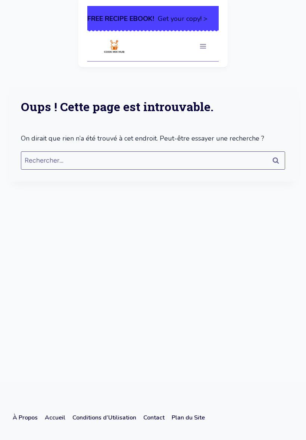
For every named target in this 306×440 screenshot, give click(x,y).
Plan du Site (188, 418)
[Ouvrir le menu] (203, 46)
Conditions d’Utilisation (104, 418)
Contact (154, 418)
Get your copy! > (147, 18)
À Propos (25, 418)
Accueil (55, 418)
